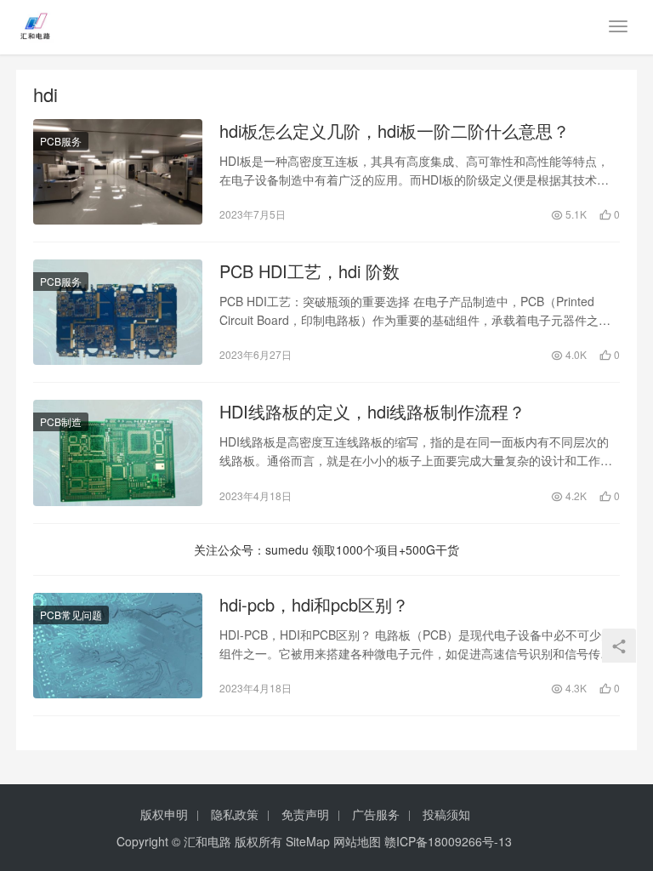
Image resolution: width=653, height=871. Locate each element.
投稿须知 (446, 814)
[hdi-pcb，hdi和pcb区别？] (117, 645)
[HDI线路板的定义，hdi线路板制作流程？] (117, 452)
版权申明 (164, 814)
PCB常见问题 (71, 614)
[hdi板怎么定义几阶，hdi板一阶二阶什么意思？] (117, 172)
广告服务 (376, 814)
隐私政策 (234, 814)
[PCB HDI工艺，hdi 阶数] (117, 312)
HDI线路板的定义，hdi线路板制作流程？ (372, 412)
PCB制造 (61, 421)
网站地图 (357, 841)
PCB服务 (61, 141)
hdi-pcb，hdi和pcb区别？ (314, 605)
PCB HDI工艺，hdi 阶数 (309, 271)
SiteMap (308, 841)
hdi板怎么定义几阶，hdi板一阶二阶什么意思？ (394, 131)
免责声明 (305, 814)
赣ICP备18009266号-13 (448, 841)
